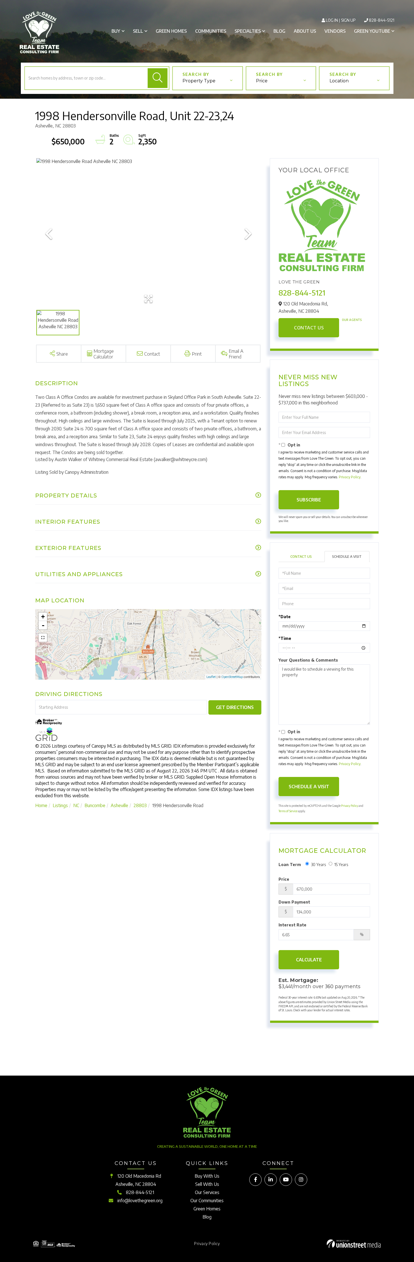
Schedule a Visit (347, 556)
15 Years (341, 864)
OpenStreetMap (232, 677)
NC (76, 805)
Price (262, 80)
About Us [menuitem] (305, 31)
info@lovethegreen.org (140, 1200)
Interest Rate (292, 924)
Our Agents (352, 319)
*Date (285, 616)
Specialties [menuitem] (248, 31)
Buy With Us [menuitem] (207, 1176)
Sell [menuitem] (138, 31)
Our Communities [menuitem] (207, 1200)
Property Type (198, 80)
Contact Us (309, 328)
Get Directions (235, 707)
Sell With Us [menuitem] (207, 1184)
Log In (332, 20)
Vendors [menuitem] (335, 31)
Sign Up (348, 20)
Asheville (119, 805)
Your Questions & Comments (308, 660)
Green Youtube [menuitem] (372, 31)
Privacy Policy (349, 477)
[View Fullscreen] (43, 637)
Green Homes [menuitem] (171, 31)
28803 (140, 805)
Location (339, 80)
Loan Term (290, 864)
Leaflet (211, 677)
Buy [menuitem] (116, 31)
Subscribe (309, 500)
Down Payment (294, 902)
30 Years (318, 864)
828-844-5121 (381, 20)
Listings (60, 805)
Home (41, 805)
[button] (157, 78)
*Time (285, 638)
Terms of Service (288, 811)
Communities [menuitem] (210, 31)
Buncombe (94, 805)
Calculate (309, 960)
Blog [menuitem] (279, 31)
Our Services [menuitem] (207, 1192)
